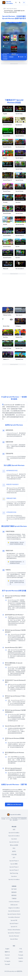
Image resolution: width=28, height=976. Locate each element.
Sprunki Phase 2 (14, 867)
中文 (20, 949)
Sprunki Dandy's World (14, 914)
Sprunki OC (14, 926)
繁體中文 (7, 952)
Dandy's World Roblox (14, 930)
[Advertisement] (14, 78)
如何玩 (14, 851)
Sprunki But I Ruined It (14, 933)
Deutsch (7, 955)
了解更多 (14, 898)
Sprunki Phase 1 (14, 923)
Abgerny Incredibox (14, 908)
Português (7, 961)
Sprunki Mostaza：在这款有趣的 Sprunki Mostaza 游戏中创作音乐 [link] (14, 11)
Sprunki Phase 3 (14, 870)
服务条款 (14, 895)
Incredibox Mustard (14, 917)
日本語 (21, 952)
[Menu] (24, 2)
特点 (14, 848)
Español (20, 958)
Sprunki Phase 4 (14, 861)
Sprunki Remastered (14, 911)
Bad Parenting (14, 873)
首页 (4, 8)
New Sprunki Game (12, 8)
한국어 (7, 958)
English (7, 949)
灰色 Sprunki (14, 905)
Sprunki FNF (14, 920)
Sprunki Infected (14, 842)
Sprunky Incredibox (14, 879)
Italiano (21, 961)
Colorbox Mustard (14, 901)
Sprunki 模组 (14, 864)
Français (20, 955)
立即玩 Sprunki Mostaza (14, 804)
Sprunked (14, 839)
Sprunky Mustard (14, 936)
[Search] (15, 2)
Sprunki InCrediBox (14, 832)
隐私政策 (14, 892)
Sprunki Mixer (14, 939)
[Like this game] (18, 56)
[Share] (25, 56)
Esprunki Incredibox (14, 836)
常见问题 (14, 854)
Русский (7, 964)
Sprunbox (14, 876)
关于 (14, 857)
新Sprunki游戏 (14, 845)
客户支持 (14, 889)
